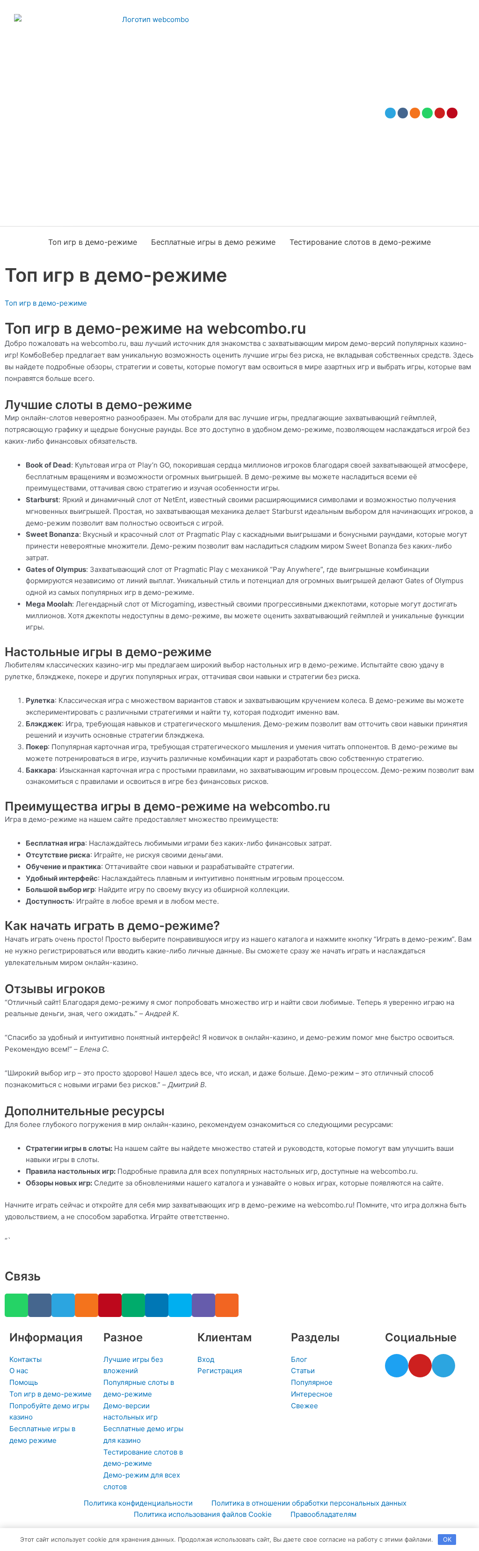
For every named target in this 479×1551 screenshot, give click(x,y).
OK (447, 1539)
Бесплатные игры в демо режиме (213, 242)
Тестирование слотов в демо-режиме (360, 242)
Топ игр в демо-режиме (92, 242)
